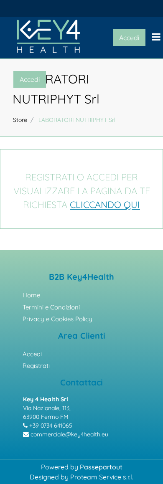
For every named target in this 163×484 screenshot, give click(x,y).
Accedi (32, 354)
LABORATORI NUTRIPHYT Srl (76, 120)
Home (31, 295)
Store (20, 120)
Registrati (36, 366)
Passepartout (101, 467)
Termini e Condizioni (51, 307)
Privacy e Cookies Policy (57, 319)
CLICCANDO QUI (105, 204)
